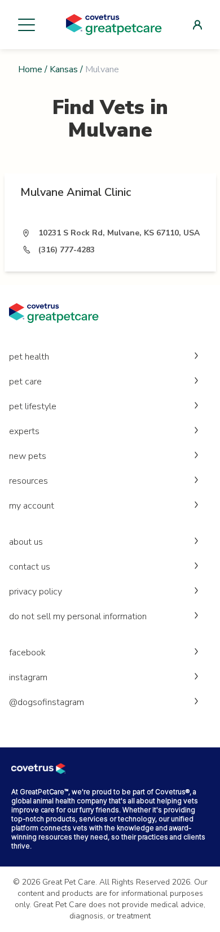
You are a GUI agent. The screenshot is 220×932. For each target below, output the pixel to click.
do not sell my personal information (78, 616)
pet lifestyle (32, 406)
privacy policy (35, 591)
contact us (29, 567)
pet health (29, 357)
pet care (25, 381)
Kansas (64, 69)
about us (26, 542)
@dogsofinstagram (46, 702)
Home (30, 69)
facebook (27, 652)
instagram (28, 677)
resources (28, 481)
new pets (27, 456)
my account (31, 506)
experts (24, 431)
